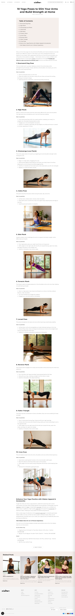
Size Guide (50, 595)
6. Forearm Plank (23, 33)
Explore (24, 2)
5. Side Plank (22, 31)
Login (22, 592)
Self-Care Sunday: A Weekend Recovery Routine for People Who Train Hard (28, 577)
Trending (3, 2)
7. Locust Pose (22, 35)
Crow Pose (23, 452)
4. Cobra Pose (22, 29)
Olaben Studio (37, 595)
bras (28, 507)
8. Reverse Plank (23, 37)
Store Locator (50, 593)
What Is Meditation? (8, 576)
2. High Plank (22, 25)
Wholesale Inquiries (38, 601)
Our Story (36, 592)
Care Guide (50, 603)
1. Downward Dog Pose (25, 23)
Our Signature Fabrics (39, 593)
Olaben (34, 58)
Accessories (17, 2)
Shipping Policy (51, 600)
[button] (72, 2)
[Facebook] (9, 609)
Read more (5, 580)
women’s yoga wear (40, 513)
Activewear (9, 2)
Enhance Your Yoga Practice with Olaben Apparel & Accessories (35, 43)
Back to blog (38, 547)
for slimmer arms (33, 60)
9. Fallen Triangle (23, 39)
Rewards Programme (25, 595)
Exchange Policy (51, 598)
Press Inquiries (37, 600)
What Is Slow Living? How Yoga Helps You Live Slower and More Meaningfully (63, 577)
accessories (51, 508)
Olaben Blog (37, 603)
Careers (36, 598)
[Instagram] (7, 609)
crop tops (38, 507)
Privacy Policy (64, 595)
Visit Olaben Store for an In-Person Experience (31, 45)
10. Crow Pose (22, 41)
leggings (18, 507)
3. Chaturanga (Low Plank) (25, 27)
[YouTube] (11, 609)
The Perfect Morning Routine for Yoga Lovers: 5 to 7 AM (46, 577)
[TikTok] (13, 609)
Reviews (49, 601)
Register (22, 593)
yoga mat (38, 508)
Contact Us (50, 592)
